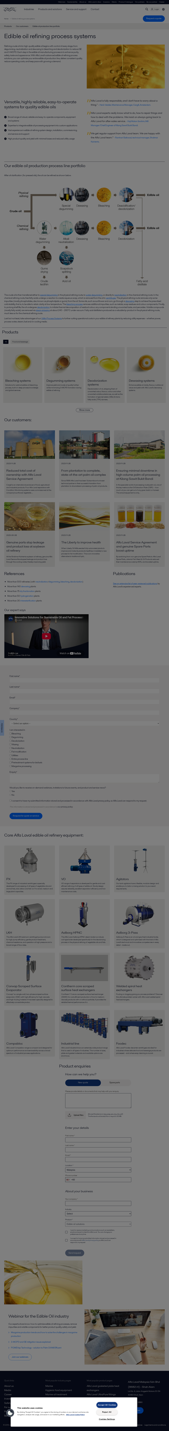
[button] (10, 1413)
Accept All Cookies (107, 1405)
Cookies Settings (107, 1419)
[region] (74, 1412)
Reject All (106, 1412)
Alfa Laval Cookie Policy (75, 1414)
